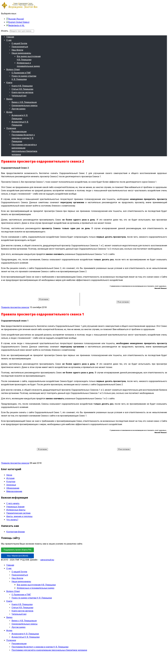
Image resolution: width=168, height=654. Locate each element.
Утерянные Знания (15, 506)
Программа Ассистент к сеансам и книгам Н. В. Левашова (23, 138)
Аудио (9, 112)
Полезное (11, 128)
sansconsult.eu (47, 560)
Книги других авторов (22, 92)
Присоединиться (20, 46)
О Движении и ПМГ (21, 73)
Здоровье (11, 485)
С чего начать (12, 503)
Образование (12, 488)
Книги (9, 82)
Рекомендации (19, 131)
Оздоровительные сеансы (25, 105)
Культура (10, 481)
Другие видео (18, 109)
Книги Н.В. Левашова (22, 86)
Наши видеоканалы (21, 53)
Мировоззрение (14, 491)
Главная (10, 37)
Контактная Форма (15, 531)
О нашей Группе (19, 43)
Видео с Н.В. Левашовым (24, 102)
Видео (9, 99)
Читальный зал (19, 95)
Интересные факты (15, 510)
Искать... (5, 31)
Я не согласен (123, 302)
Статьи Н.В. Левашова (22, 89)
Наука (9, 475)
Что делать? (12, 519)
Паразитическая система (18, 513)
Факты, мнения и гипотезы (19, 516)
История (10, 478)
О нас (9, 40)
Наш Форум (17, 50)
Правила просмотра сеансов (15, 307)
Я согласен (43, 299)
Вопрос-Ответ (13, 69)
